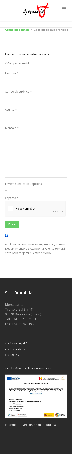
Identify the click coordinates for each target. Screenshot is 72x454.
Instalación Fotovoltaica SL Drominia (28, 368)
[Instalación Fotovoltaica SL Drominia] (36, 396)
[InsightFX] (36, 10)
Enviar (12, 224)
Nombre (11, 73)
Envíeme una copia (17, 184)
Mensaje (12, 128)
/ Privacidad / (16, 349)
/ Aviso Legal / (17, 343)
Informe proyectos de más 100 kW (31, 425)
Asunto (11, 109)
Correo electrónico (18, 91)
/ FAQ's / (13, 355)
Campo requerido (18, 63)
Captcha (11, 198)
